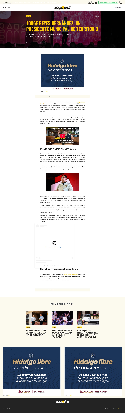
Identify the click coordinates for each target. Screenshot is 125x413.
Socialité (46, 2)
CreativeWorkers (118, 408)
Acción (41, 2)
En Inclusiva (15, 2)
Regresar (6, 7)
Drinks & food (27, 2)
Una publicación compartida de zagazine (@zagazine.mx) (54, 265)
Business (37, 2)
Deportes (21, 2)
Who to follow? (53, 2)
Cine (33, 2)
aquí (47, 91)
